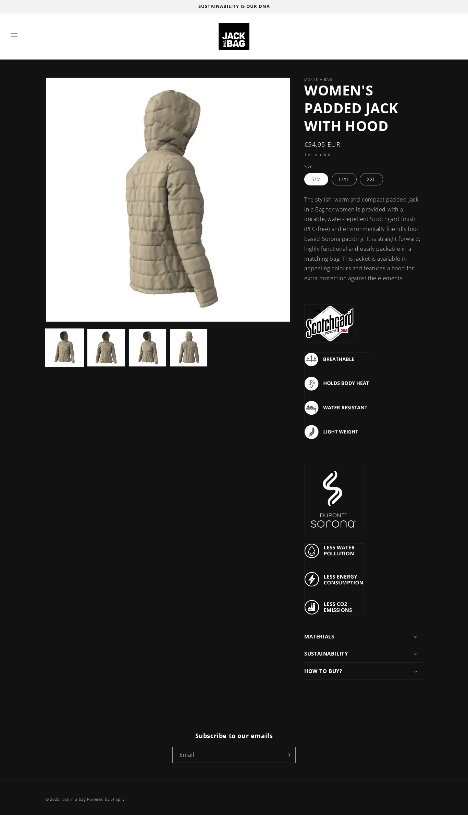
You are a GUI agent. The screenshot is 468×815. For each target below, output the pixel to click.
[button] (14, 36)
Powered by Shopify (106, 799)
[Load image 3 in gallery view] (147, 348)
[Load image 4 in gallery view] (189, 348)
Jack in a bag (74, 799)
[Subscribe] (287, 755)
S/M (316, 179)
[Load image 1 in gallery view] (65, 348)
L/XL (344, 179)
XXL (371, 179)
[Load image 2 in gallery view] (106, 348)
